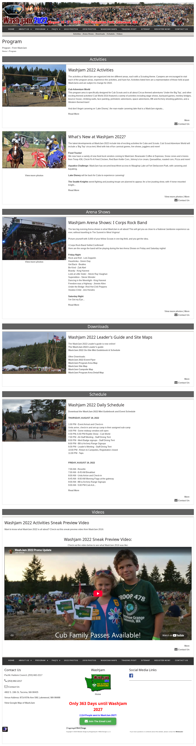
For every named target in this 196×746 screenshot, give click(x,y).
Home (98, 694)
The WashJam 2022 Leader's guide (85, 347)
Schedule (111, 34)
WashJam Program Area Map (82, 363)
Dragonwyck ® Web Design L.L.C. (100, 731)
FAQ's (55, 29)
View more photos (34, 175)
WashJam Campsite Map (80, 369)
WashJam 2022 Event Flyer (81, 360)
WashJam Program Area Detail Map (86, 372)
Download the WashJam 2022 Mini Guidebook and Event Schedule (101, 411)
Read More (73, 114)
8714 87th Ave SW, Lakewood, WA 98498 (40, 697)
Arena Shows (88, 34)
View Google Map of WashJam (19, 703)
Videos (120, 34)
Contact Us (183, 124)
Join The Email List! (99, 721)
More (186, 120)
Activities (77, 34)
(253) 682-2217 (14, 681)
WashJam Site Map (77, 366)
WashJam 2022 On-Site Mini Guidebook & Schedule (94, 350)
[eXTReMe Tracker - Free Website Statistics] (5, 730)
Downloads (100, 34)
